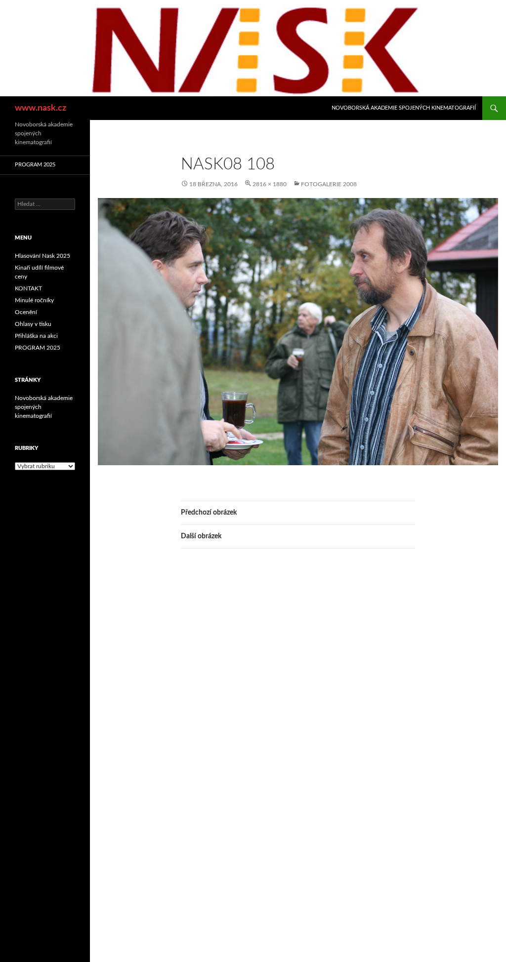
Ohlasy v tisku (33, 324)
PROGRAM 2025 (35, 164)
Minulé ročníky (34, 300)
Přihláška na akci (36, 336)
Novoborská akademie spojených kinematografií (404, 108)
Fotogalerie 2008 (329, 184)
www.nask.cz (40, 108)
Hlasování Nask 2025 (42, 256)
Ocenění (26, 312)
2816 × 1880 (270, 184)
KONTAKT (28, 288)
